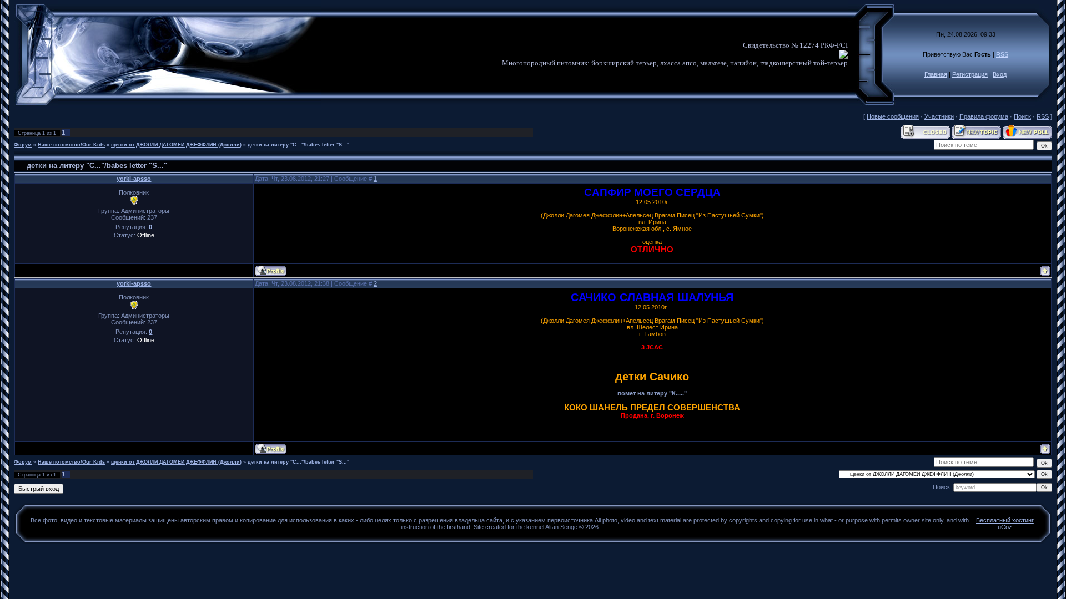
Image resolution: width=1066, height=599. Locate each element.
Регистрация (970, 74)
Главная (935, 74)
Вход (1000, 74)
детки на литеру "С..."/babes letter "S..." (298, 145)
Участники (939, 116)
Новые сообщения (893, 116)
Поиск (1022, 116)
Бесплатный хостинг (1005, 520)
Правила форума (983, 116)
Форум (23, 145)
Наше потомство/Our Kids (71, 145)
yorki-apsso (134, 178)
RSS (1002, 54)
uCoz (1005, 527)
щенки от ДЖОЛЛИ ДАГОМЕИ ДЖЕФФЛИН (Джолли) (176, 145)
